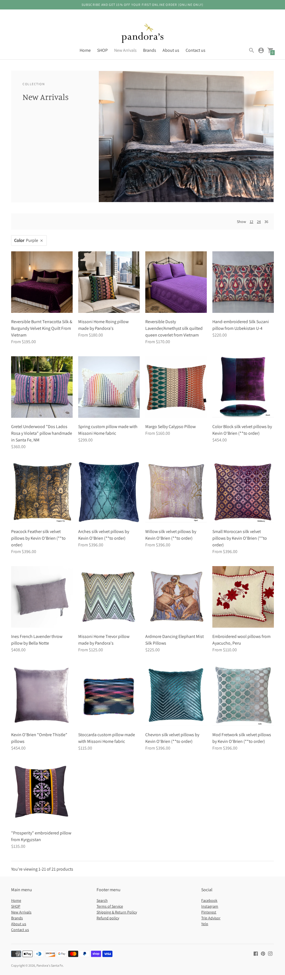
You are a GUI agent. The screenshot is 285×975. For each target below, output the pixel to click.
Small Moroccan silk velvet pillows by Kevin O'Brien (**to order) (239, 538)
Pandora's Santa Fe (49, 965)
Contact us (195, 50)
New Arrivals (125, 50)
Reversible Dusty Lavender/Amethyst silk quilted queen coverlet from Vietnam (174, 328)
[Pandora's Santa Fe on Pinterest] (263, 953)
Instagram (209, 906)
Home (85, 50)
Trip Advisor (210, 917)
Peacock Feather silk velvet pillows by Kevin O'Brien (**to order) (38, 538)
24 (259, 221)
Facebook (209, 900)
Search (102, 900)
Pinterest (208, 912)
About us (171, 50)
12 (251, 221)
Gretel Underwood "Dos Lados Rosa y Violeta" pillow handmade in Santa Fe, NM (41, 433)
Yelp (204, 923)
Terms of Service (110, 906)
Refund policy (108, 917)
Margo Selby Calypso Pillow (170, 426)
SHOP (102, 50)
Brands (149, 50)
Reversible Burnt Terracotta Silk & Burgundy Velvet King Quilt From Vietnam (41, 328)
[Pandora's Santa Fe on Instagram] (270, 953)
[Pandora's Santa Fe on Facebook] (256, 953)
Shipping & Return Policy (117, 912)
